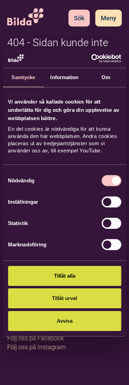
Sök (79, 18)
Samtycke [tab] (23, 77)
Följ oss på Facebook (35, 338)
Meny (108, 18)
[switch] (111, 201)
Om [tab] (105, 77)
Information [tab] (64, 77)
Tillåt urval (64, 298)
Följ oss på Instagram (36, 347)
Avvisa (65, 321)
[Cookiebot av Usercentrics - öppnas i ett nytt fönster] (92, 58)
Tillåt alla (64, 276)
